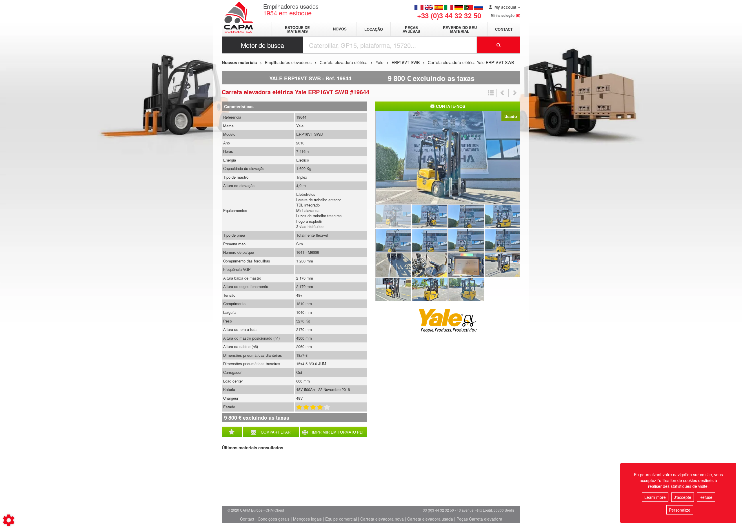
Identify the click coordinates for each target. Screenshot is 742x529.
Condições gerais (274, 519)
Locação (373, 29)
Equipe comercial (341, 519)
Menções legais (307, 519)
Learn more (655, 497)
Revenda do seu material (460, 29)
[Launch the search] (498, 45)
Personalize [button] (679, 510)
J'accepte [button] (682, 497)
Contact (504, 29)
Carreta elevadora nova (382, 519)
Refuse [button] (705, 497)
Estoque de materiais (297, 29)
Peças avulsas (411, 29)
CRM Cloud (274, 510)
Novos (340, 29)
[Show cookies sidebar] (8, 520)
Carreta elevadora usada (430, 519)
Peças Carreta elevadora (479, 519)
